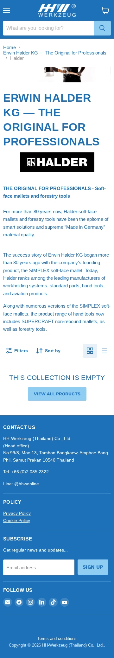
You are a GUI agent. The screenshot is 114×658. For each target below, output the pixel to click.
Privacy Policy (17, 513)
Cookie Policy (16, 520)
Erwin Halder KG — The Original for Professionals (54, 52)
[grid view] (90, 351)
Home (9, 47)
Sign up (93, 567)
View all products (57, 393)
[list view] (104, 351)
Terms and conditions (57, 638)
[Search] (102, 28)
